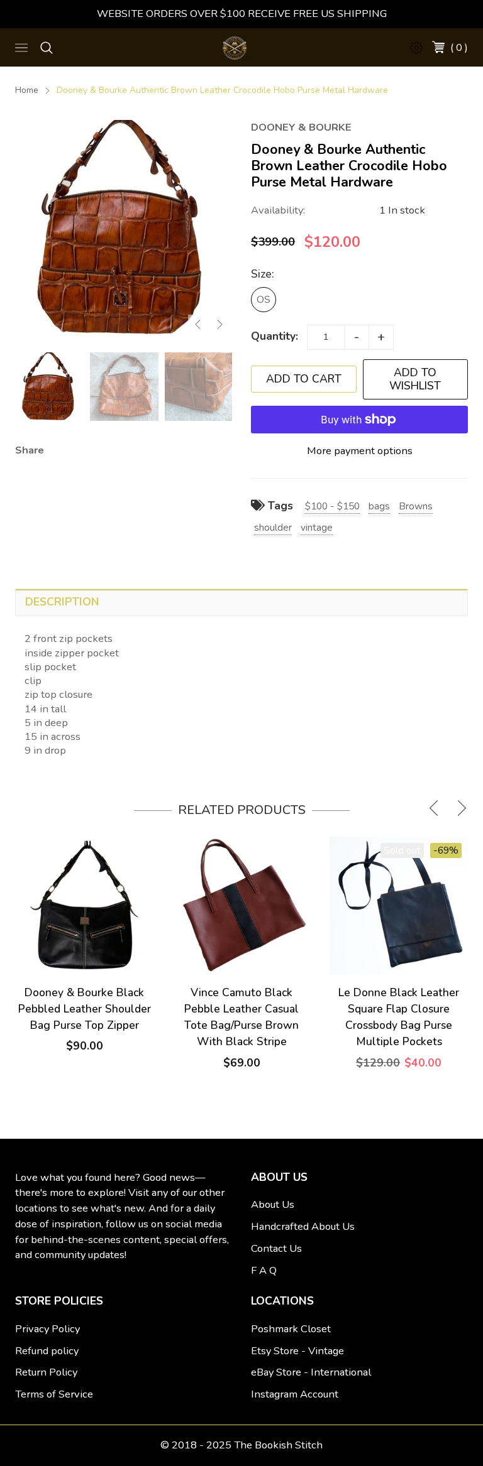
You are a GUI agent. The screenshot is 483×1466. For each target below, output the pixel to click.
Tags (279, 505)
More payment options (360, 450)
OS (263, 299)
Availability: (278, 210)
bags (379, 506)
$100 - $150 (332, 506)
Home (26, 90)
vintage (317, 527)
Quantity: (274, 336)
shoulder (273, 527)
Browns (416, 506)
